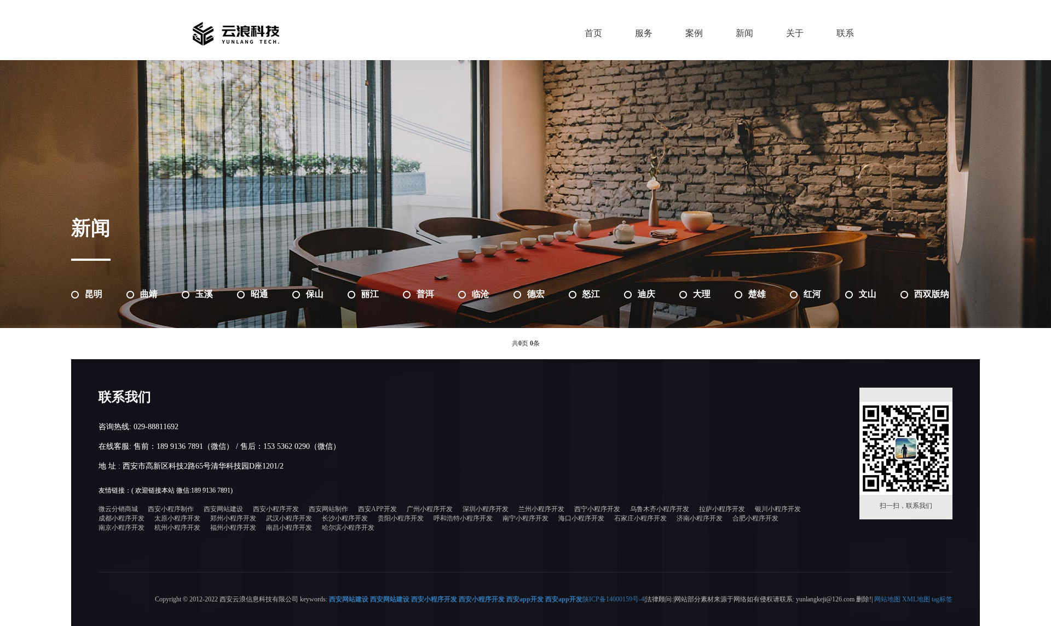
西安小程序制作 (171, 509)
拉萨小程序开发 (722, 509)
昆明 (93, 294)
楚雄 (757, 294)
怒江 (591, 294)
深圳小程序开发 (486, 509)
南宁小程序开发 (525, 518)
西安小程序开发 (276, 509)
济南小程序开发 (700, 518)
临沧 (480, 294)
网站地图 (887, 599)
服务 (643, 33)
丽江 (370, 294)
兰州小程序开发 (541, 509)
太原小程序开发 (177, 518)
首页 (593, 33)
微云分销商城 (118, 509)
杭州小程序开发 (177, 527)
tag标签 (942, 599)
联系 (845, 33)
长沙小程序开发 (345, 518)
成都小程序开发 (122, 518)
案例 (694, 33)
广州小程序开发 (430, 509)
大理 (702, 294)
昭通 (259, 294)
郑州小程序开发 (233, 518)
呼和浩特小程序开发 (463, 518)
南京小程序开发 (122, 527)
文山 (867, 294)
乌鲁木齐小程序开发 (659, 509)
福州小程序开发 (233, 527)
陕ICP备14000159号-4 (613, 599)
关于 (795, 33)
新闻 (744, 33)
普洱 (425, 294)
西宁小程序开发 (597, 509)
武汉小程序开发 (289, 518)
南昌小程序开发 (289, 527)
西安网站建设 (223, 509)
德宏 (536, 294)
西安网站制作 (328, 509)
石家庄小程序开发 (640, 518)
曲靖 (149, 294)
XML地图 (916, 599)
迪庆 (646, 294)
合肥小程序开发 (755, 518)
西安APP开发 (377, 509)
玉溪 (204, 294)
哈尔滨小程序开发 (348, 527)
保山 (315, 294)
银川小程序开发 (778, 509)
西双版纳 (931, 294)
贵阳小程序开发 (401, 518)
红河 (812, 294)
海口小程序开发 (581, 518)
